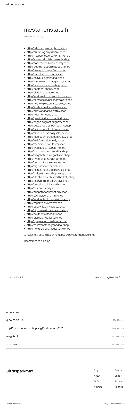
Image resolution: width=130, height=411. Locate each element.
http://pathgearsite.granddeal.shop (47, 151)
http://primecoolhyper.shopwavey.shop (49, 100)
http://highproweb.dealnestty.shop (47, 210)
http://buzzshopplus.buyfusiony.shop (49, 125)
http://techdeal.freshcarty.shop (45, 74)
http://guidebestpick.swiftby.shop (46, 184)
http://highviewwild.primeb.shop (45, 166)
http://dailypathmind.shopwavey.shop (49, 173)
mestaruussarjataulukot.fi (107, 277)
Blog (41, 36)
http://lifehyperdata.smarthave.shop (48, 180)
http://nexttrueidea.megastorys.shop (48, 228)
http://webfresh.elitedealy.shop (45, 140)
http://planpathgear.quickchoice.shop (48, 169)
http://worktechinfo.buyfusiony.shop (48, 199)
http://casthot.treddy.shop (42, 188)
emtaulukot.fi (16, 277)
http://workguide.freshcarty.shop (46, 147)
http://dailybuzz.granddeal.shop (45, 78)
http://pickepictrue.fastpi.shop (44, 217)
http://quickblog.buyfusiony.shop (46, 52)
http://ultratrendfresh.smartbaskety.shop (51, 177)
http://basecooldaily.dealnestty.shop (48, 63)
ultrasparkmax (15, 4)
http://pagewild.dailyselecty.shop (46, 206)
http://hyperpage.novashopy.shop (46, 158)
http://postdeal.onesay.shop (43, 89)
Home (46, 241)
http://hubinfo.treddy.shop (42, 114)
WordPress (119, 403)
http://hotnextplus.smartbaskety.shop (49, 103)
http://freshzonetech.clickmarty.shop (48, 55)
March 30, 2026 (117, 328)
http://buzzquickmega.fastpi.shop (46, 70)
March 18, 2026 (117, 336)
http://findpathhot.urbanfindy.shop (47, 192)
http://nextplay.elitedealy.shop (44, 214)
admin (34, 36)
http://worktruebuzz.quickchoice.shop (49, 96)
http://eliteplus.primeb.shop (43, 92)
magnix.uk (12, 336)
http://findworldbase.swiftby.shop (46, 111)
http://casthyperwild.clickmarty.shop (48, 129)
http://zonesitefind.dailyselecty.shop (48, 59)
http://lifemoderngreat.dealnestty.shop (49, 136)
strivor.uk (11, 344)
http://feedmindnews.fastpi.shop (46, 144)
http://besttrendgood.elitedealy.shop (48, 66)
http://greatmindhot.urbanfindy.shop (48, 118)
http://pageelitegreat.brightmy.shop (48, 122)
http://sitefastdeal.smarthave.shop (47, 107)
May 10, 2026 (118, 320)
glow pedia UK (14, 319)
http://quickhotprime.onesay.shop (46, 162)
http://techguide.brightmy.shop (45, 195)
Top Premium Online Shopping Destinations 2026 (35, 328)
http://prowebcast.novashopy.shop (47, 85)
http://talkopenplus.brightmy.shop (47, 48)
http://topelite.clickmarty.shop (44, 203)
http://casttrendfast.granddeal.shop (48, 225)
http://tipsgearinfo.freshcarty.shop (47, 221)
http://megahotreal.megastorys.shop (48, 155)
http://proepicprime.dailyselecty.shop (48, 133)
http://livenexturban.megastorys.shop (49, 81)
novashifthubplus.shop (81, 234)
